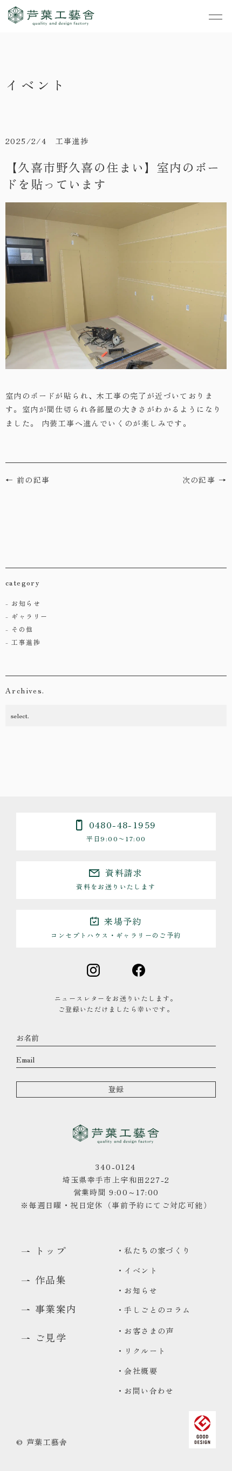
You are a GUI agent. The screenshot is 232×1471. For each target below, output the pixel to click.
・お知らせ (137, 1290)
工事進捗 (25, 641)
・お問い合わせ (145, 1390)
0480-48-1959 (121, 830)
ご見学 (50, 1337)
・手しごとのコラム (153, 1309)
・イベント (137, 1270)
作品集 (50, 1279)
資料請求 (115, 878)
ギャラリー (29, 616)
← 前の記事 (27, 479)
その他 (22, 629)
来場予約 (116, 927)
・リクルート (141, 1350)
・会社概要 (137, 1370)
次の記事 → (204, 479)
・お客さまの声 (145, 1330)
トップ (50, 1250)
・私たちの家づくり (153, 1250)
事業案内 (56, 1309)
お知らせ (25, 603)
